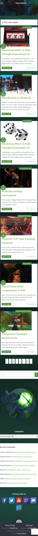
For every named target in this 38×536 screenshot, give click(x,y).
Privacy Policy (10, 525)
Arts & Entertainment (25, 168)
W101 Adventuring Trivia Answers (23, 465)
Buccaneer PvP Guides (24, 216)
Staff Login (29, 525)
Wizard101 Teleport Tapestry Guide (24, 474)
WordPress (14, 528)
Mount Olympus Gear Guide (17, 483)
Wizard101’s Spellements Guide (26, 461)
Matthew (9, 68)
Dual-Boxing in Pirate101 (16, 97)
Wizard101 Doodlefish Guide (26, 452)
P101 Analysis (27, 27)
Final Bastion (21, 3)
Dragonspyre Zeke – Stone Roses (19, 470)
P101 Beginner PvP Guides (23, 311)
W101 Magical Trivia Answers (22, 456)
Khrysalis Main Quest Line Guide (18, 478)
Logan (8, 114)
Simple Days (32, 528)
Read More (30, 68)
